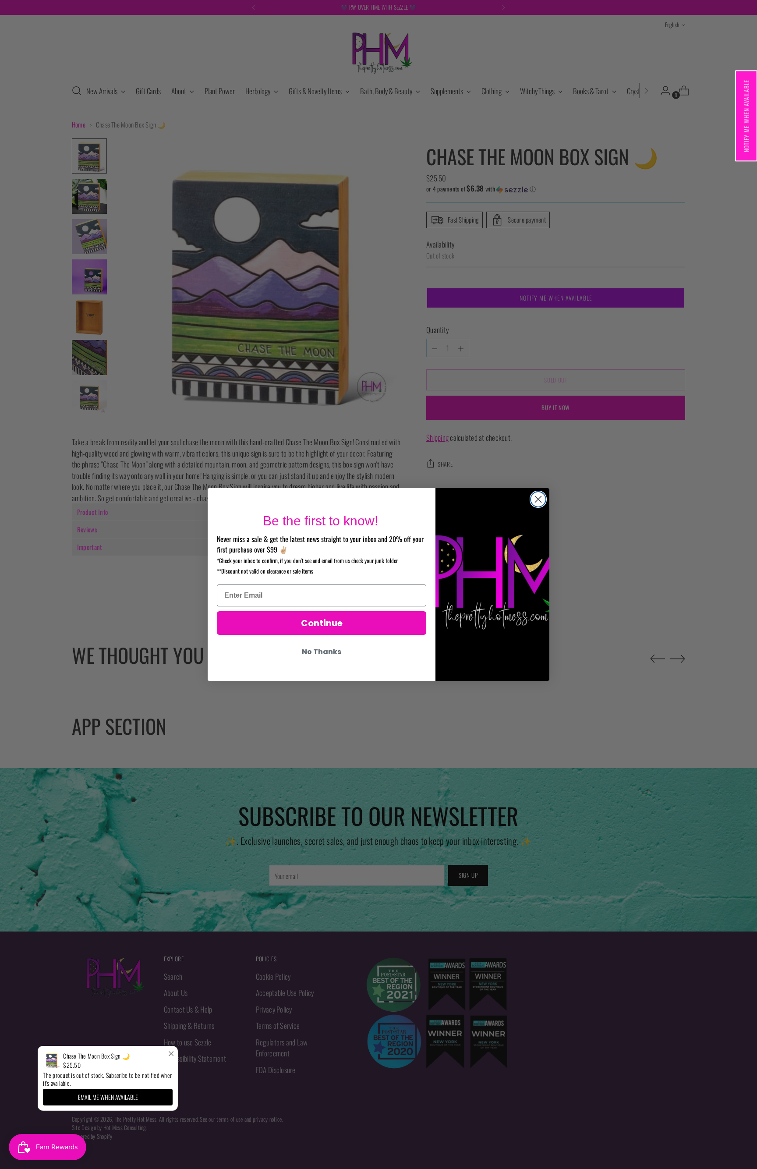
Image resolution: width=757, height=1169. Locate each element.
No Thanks (321, 652)
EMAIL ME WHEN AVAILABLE (108, 1097)
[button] (746, 115)
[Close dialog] (538, 499)
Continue (322, 623)
